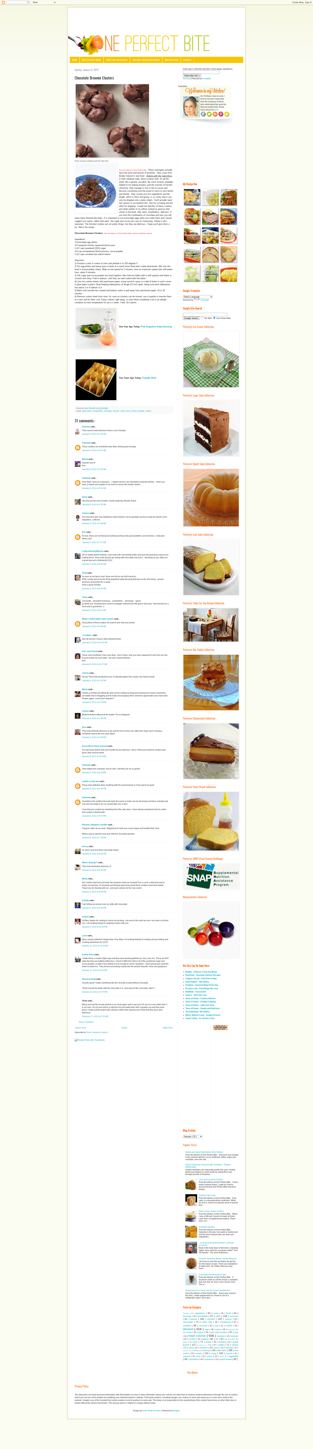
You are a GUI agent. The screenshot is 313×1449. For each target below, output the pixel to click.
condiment (226, 1322)
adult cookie (87, 411)
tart (199, 1356)
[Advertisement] (156, 16)
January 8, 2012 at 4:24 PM (94, 756)
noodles (192, 1339)
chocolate (108, 411)
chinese (229, 1319)
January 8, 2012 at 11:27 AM (94, 664)
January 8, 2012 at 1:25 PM (94, 702)
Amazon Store (171, 59)
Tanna (85, 597)
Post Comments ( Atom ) (97, 1032)
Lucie (85, 936)
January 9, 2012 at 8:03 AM (94, 870)
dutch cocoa (126, 411)
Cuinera (86, 513)
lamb (212, 1332)
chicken (211, 1319)
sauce (217, 1348)
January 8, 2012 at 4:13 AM (94, 488)
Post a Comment (86, 1022)
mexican (234, 1336)
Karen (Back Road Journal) (95, 746)
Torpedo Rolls (149, 378)
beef (229, 1313)
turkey (210, 1356)
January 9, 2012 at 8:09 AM (94, 892)
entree (218, 1329)
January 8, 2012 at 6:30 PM (94, 789)
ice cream (187, 1332)
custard (229, 1326)
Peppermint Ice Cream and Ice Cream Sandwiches (207, 1290)
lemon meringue (138, 411)
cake (218, 1316)
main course (197, 1335)
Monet (85, 879)
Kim (84, 532)
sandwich (203, 1348)
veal (221, 1356)
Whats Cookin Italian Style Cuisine (98, 619)
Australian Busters (207, 1227)
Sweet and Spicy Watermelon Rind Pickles (204, 1152)
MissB (85, 459)
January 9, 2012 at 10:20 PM (94, 927)
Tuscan (186, 1313)
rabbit (200, 1345)
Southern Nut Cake (207, 1195)
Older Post (167, 1028)
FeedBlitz (207, 78)
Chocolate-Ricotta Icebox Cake (212, 1274)
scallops (195, 1350)
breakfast (203, 1316)
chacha (85, 673)
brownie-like (98, 411)
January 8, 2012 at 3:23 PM (94, 737)
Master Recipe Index (91, 59)
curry (216, 1326)
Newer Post (80, 1028)
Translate (205, 300)
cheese (193, 1319)
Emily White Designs (151, 1411)
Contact (187, 59)
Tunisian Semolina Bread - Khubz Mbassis (217, 1258)
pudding (223, 1342)
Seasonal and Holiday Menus (146, 59)
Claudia (85, 900)
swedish (187, 1356)
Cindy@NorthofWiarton (93, 551)
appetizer (200, 1313)
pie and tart (230, 1339)
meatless (221, 1336)
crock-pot (203, 1326)
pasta (205, 1339)
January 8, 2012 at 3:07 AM (94, 450)
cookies (187, 1325)
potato (209, 1342)
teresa (85, 846)
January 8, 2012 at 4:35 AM (94, 504)
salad (221, 1344)
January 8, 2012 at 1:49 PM (94, 718)
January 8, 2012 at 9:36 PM (94, 854)
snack (199, 1353)
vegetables (194, 1359)
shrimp (207, 1350)
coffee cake (207, 1322)
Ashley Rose (88, 954)
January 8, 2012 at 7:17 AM (94, 542)
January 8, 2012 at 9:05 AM (94, 588)
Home (74, 59)
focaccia (231, 1329)
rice (210, 1345)
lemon (224, 1332)
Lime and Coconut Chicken (211, 1179)
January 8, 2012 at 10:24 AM (94, 642)
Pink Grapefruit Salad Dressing (156, 326)
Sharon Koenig (89, 979)
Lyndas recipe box (91, 781)
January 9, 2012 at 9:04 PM (94, 908)
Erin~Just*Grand (90, 651)
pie (217, 1339)
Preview (186, 78)
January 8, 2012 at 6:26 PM (94, 772)
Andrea (85, 917)
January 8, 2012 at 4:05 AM (94, 469)
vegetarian (209, 1359)
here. (216, 110)
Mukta (85, 689)
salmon (235, 1345)
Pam (84, 727)
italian (201, 1332)
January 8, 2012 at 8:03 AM (94, 564)
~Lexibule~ (87, 635)
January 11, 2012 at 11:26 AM (95, 946)
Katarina (86, 427)
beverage (187, 1316)
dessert (116, 411)
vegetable (233, 1356)
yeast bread (225, 1359)
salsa (191, 1348)
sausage (229, 1348)
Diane (85, 497)
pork (196, 1342)
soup (214, 1353)
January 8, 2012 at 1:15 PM (94, 680)
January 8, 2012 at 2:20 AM (94, 434)
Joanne (85, 711)
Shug (84, 573)
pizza (185, 1342)
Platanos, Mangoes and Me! (95, 825)
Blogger (176, 1411)
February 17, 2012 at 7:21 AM (95, 1016)
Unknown (86, 443)
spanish (229, 1353)
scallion (186, 1350)
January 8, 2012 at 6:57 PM (94, 816)
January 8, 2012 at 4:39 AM (94, 523)
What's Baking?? (90, 862)
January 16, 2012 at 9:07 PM (94, 992)
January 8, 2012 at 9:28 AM (94, 626)
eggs (207, 1329)
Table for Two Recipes (116, 59)
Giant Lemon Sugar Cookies (211, 1211)
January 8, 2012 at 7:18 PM (94, 837)
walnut (148, 411)
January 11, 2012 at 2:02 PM (94, 970)
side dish (222, 1350)
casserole (234, 1316)
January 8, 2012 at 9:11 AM (94, 610)
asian (217, 1313)
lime (236, 1332)
